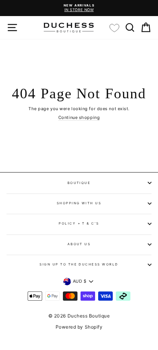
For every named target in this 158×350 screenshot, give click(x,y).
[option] (79, 8)
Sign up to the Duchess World (79, 264)
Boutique (79, 183)
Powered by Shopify (79, 327)
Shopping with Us (79, 203)
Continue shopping (79, 117)
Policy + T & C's (79, 223)
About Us (79, 244)
